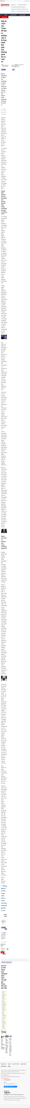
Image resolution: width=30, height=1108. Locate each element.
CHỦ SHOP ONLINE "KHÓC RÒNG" (18, 7)
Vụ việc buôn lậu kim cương (22, 11)
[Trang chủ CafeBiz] (1, 14)
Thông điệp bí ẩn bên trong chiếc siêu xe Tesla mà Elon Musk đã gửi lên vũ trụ (4, 898)
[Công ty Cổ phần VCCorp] (7, 1092)
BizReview (13, 4)
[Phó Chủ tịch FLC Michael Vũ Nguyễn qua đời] (3, 1036)
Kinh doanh (23, 1064)
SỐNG (11, 17)
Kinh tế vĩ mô (15, 1064)
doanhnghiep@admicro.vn (11, 1083)
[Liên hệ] (13, 69)
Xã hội (9, 1064)
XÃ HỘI (5, 14)
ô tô (5, 935)
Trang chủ (3, 1064)
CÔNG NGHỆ (4, 17)
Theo (3, 921)
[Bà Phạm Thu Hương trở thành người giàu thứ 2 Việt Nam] (7, 1036)
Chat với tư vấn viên (10, 1086)
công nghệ (3, 934)
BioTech (12, 11)
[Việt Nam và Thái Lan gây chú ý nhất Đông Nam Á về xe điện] (10, 1036)
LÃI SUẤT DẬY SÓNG (22, 4)
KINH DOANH (22, 14)
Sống (9, 1066)
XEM (3, 952)
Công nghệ (12, 66)
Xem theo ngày (3, 945)
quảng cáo (3, 938)
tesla (2, 935)
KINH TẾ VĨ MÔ (13, 14)
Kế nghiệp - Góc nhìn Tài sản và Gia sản (19, 9)
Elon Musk (3, 937)
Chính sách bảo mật (5, 1078)
